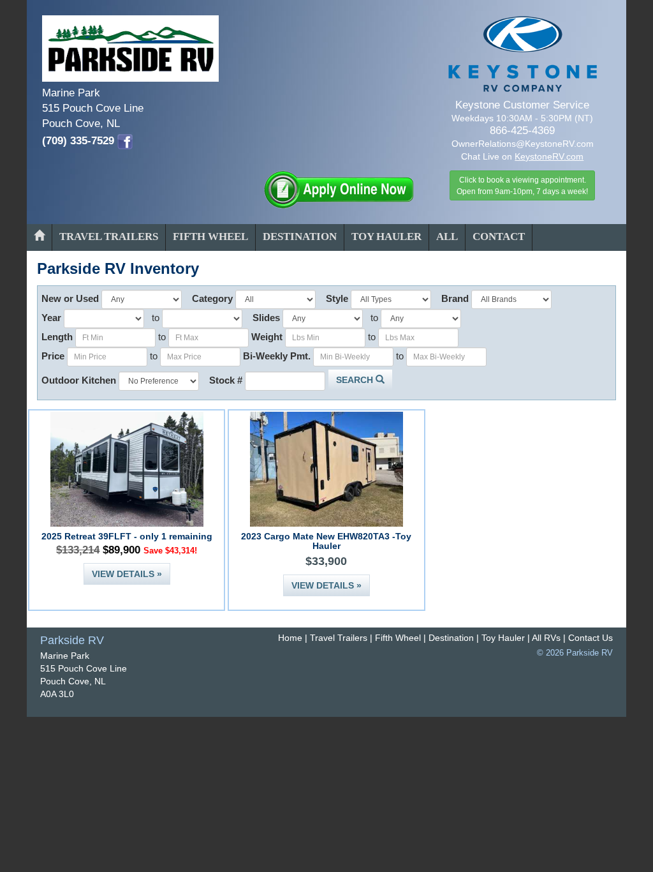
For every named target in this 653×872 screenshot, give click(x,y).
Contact (499, 236)
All (447, 236)
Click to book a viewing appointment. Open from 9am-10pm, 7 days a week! (522, 185)
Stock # (225, 380)
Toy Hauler (386, 236)
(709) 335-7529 (78, 141)
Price (52, 355)
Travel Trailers (108, 236)
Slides (266, 317)
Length (57, 336)
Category (212, 298)
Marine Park (64, 655)
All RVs (546, 638)
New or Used (70, 298)
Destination (300, 236)
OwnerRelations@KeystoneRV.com (522, 144)
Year (51, 317)
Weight (266, 336)
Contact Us (590, 638)
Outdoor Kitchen (78, 380)
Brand (455, 298)
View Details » (127, 574)
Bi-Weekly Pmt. (277, 355)
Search (356, 380)
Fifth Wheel (210, 236)
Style (337, 298)
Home (290, 638)
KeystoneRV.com (549, 156)
